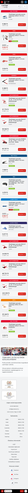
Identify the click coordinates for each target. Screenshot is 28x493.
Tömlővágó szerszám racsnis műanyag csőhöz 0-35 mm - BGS (17, 15)
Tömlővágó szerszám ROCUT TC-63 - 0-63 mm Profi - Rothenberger (17, 121)
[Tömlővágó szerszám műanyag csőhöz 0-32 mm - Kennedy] (4, 81)
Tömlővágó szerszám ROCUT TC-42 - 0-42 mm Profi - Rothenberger (17, 99)
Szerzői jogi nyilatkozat (14, 452)
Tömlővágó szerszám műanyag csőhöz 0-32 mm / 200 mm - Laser (17, 204)
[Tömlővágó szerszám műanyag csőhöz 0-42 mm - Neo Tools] (4, 162)
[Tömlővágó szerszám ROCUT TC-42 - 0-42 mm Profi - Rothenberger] (4, 102)
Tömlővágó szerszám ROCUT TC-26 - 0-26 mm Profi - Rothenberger (17, 245)
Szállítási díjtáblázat (14, 459)
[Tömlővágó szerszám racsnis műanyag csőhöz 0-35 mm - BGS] (4, 17)
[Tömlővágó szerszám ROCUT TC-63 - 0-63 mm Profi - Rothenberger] (4, 122)
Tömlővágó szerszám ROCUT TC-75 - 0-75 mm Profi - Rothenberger (17, 285)
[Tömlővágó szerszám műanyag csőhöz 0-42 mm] (4, 228)
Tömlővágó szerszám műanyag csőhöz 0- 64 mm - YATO (17, 35)
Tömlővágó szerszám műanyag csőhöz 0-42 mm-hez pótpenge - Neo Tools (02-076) (16, 182)
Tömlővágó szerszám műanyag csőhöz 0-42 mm (16, 226)
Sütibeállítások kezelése (14, 462)
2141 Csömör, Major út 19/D (14, 412)
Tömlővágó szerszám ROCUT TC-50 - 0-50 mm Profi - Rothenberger (17, 265)
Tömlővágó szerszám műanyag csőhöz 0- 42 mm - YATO (17, 59)
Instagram (16, 478)
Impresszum (14, 449)
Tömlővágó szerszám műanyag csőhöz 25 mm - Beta (16, 304)
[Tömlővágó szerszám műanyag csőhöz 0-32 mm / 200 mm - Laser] (4, 206)
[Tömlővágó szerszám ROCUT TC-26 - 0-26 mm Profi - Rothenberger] (4, 247)
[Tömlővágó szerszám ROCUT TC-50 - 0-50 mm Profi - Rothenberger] (4, 267)
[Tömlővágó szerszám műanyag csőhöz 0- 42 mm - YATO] (4, 61)
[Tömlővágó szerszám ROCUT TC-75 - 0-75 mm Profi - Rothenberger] (4, 286)
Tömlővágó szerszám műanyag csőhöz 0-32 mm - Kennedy (17, 80)
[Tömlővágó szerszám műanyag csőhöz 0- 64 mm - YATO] (4, 37)
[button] (2, 491)
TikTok (16, 482)
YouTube (16, 474)
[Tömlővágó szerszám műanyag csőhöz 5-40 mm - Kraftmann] (4, 328)
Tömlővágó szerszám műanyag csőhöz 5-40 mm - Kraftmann (17, 325)
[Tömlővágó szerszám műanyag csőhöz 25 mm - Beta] (4, 307)
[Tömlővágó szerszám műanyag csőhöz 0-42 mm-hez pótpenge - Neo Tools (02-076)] (4, 184)
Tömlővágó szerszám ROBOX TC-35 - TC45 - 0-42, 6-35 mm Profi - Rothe (17, 140)
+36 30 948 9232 (14, 406)
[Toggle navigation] (2, 2)
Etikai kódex (14, 454)
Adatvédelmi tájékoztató (14, 447)
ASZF (14, 444)
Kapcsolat (14, 457)
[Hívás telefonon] (25, 2)
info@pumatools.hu (14, 409)
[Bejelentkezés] (25, 491)
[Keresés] (22, 2)
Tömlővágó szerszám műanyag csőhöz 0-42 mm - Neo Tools (17, 160)
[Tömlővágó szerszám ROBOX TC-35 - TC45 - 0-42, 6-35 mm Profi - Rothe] (4, 142)
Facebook (16, 470)
